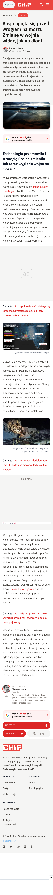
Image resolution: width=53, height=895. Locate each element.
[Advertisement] (26, 501)
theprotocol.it (9, 840)
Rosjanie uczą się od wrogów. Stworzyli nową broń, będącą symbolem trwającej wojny (25, 618)
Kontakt (7, 814)
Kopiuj (41, 733)
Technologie (9, 782)
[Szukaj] (41, 4)
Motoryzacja (9, 794)
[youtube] (6, 696)
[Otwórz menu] (47, 5)
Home (9, 15)
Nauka (32, 782)
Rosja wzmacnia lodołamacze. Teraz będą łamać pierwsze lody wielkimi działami (25, 465)
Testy (5, 788)
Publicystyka (36, 788)
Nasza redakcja (11, 808)
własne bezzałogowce (22, 589)
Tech (24, 15)
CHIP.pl (13, 836)
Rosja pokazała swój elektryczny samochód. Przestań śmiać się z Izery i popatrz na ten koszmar (26, 311)
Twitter (9, 733)
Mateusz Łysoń (16, 48)
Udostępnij (11, 725)
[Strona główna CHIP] (24, 5)
